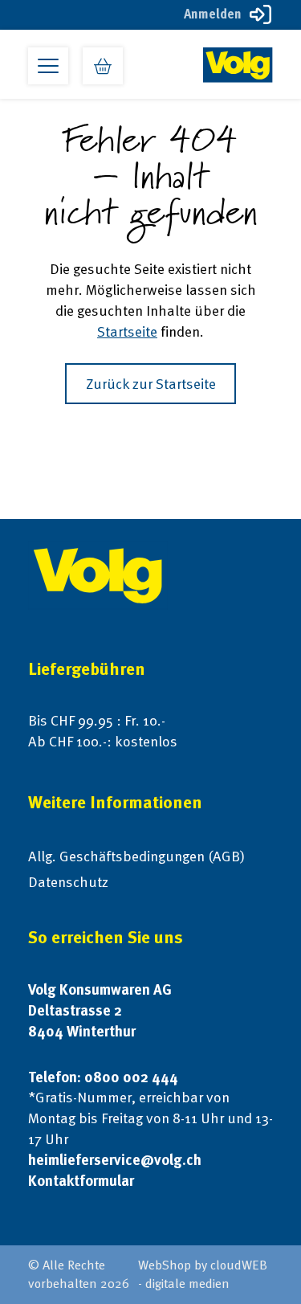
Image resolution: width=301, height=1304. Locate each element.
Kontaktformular (81, 1180)
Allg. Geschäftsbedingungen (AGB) (136, 856)
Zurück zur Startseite (151, 383)
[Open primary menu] (48, 65)
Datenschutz (68, 882)
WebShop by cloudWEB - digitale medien (202, 1274)
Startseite (127, 331)
